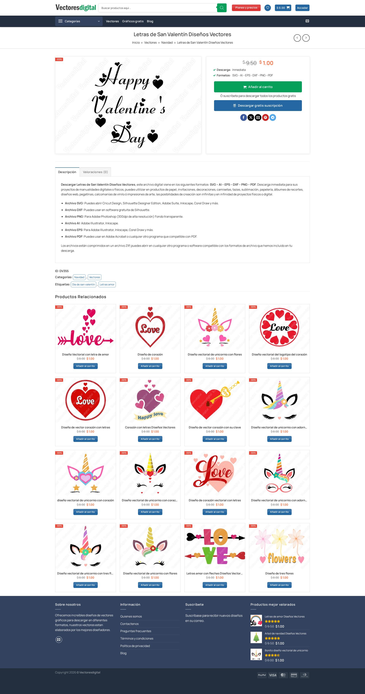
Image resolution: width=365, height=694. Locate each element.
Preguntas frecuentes (135, 631)
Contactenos (129, 624)
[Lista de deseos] (267, 8)
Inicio (136, 42)
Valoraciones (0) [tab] (95, 172)
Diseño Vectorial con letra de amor (85, 354)
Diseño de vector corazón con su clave (215, 427)
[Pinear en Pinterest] (265, 117)
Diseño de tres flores (279, 573)
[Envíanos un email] (307, 21)
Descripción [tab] (67, 172)
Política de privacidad (135, 646)
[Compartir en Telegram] (272, 117)
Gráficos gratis (133, 21)
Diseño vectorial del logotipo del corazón (279, 354)
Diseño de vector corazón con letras (85, 427)
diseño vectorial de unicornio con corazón (85, 500)
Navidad (167, 42)
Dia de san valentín (83, 284)
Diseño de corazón (150, 354)
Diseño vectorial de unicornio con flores (215, 354)
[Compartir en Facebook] (243, 117)
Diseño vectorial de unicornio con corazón (150, 500)
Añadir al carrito (260, 87)
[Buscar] (222, 7)
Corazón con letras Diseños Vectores (150, 427)
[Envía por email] (258, 117)
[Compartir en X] (251, 117)
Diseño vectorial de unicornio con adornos (279, 427)
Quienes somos (131, 616)
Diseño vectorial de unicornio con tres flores (85, 573)
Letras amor (107, 284)
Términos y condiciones (136, 638)
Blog (150, 21)
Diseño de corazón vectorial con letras (215, 500)
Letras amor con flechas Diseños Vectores (214, 573)
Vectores (112, 21)
